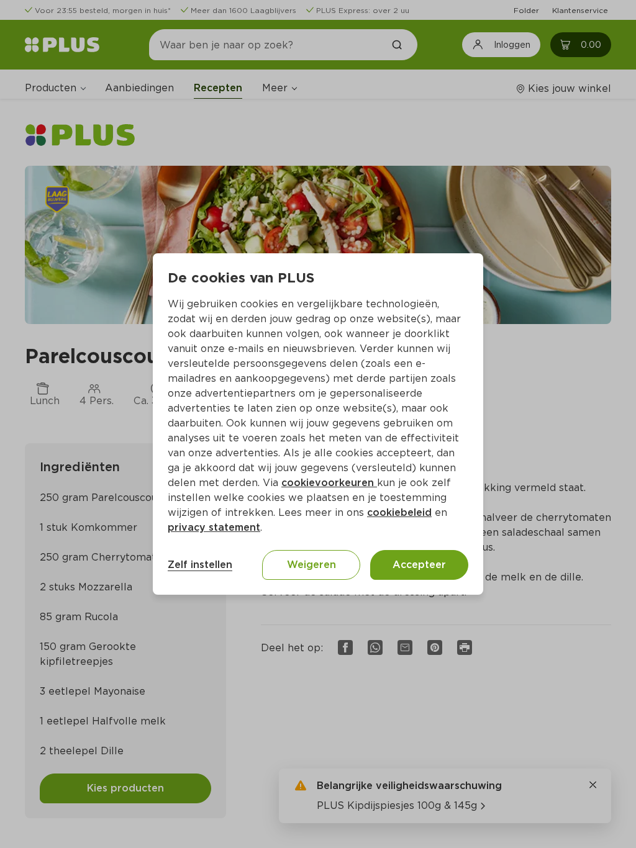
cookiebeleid (399, 512)
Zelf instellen (200, 565)
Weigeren (311, 565)
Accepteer (419, 565)
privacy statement (214, 527)
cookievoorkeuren (329, 483)
